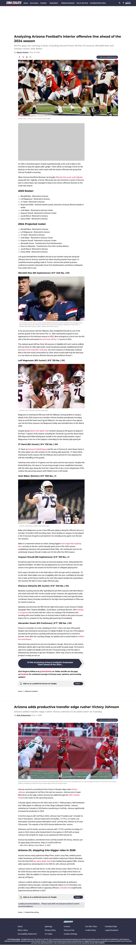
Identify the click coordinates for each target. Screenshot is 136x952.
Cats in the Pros (82, 3)
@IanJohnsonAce (33, 843)
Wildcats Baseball (67, 3)
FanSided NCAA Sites (98, 3)
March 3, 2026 (45, 845)
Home (20, 691)
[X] (119, 3)
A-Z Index (48, 934)
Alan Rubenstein (24, 715)
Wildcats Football (31, 691)
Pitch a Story (23, 930)
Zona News (34, 3)
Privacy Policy (50, 930)
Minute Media (15, 939)
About (25, 3)
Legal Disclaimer (111, 930)
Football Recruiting (32, 912)
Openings (48, 926)
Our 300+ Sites (91, 926)
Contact (67, 926)
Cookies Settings (70, 934)
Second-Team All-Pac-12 (49, 339)
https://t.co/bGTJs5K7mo (51, 843)
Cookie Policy (90, 930)
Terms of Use (69, 930)
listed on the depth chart (39, 431)
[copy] (30, 57)
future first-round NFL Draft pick (34, 350)
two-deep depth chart (42, 861)
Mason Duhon (22, 52)
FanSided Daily (111, 926)
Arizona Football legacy (37, 449)
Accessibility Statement (27, 934)
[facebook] (123, 3)
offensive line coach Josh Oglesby (69, 177)
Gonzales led (65, 888)
